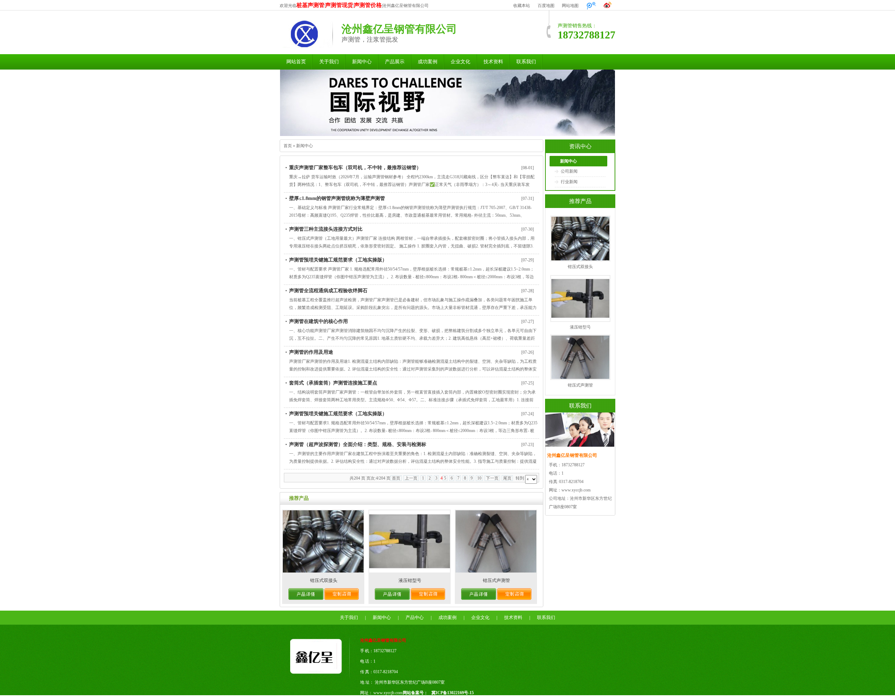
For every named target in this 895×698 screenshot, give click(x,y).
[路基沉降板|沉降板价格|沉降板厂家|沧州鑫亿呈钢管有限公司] (320, 676)
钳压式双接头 (323, 580)
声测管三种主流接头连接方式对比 (326, 229)
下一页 (492, 478)
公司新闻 (569, 171)
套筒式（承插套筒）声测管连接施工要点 (333, 383)
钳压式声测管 (496, 580)
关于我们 (329, 61)
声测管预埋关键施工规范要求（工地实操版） (338, 259)
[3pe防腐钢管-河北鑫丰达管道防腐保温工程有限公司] (447, 103)
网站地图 (570, 5)
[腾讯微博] (591, 5)
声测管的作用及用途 (311, 352)
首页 (288, 145)
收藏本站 (521, 5)
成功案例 (427, 61)
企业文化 (460, 61)
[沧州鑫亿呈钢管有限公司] (306, 44)
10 (479, 478)
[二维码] (511, 677)
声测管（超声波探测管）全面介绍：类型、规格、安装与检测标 (357, 444)
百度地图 (546, 5)
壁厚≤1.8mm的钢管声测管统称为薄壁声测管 (337, 198)
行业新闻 (569, 181)
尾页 (507, 478)
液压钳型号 (410, 580)
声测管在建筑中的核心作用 (318, 321)
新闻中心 (362, 61)
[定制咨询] (341, 598)
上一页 (411, 478)
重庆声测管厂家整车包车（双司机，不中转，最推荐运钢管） (355, 167)
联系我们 (526, 61)
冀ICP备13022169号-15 (452, 692)
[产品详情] (305, 598)
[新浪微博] (607, 5)
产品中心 (415, 617)
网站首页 (296, 61)
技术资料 (493, 61)
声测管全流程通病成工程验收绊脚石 (328, 290)
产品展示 (394, 61)
